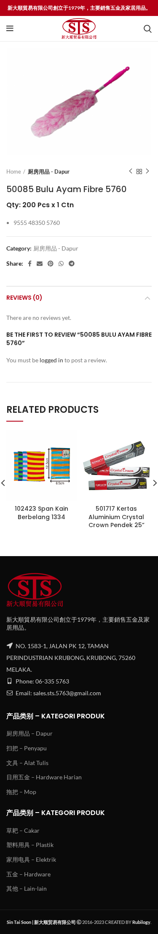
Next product (147, 171)
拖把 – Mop (21, 791)
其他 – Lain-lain (26, 888)
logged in (51, 360)
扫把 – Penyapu (26, 748)
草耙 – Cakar (23, 830)
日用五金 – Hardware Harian (44, 777)
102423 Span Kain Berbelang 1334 (41, 512)
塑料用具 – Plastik (30, 844)
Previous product (130, 171)
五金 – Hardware (28, 874)
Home (13, 171)
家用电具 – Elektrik (31, 859)
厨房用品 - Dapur (49, 171)
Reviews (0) (24, 297)
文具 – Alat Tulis (27, 762)
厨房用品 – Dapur (29, 733)
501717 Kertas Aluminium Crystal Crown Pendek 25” (116, 516)
